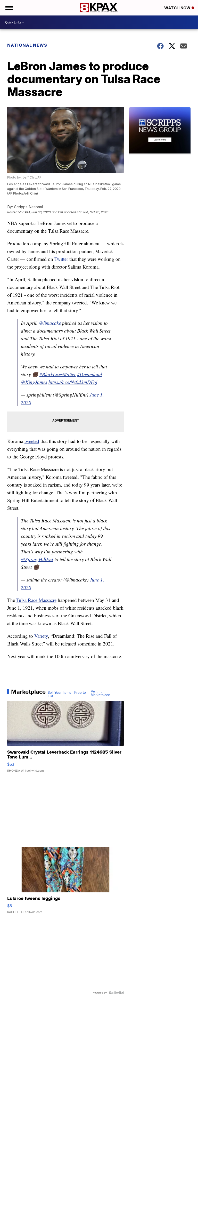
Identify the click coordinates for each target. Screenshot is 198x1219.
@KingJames (34, 382)
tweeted (31, 441)
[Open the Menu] (8, 7)
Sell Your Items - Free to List (67, 694)
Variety (41, 636)
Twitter (61, 259)
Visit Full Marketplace (100, 693)
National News (27, 45)
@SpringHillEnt (37, 559)
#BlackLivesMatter (57, 374)
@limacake (50, 323)
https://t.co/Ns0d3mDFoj (72, 382)
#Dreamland (89, 374)
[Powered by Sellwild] (116, 993)
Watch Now (178, 7)
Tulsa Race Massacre (36, 600)
